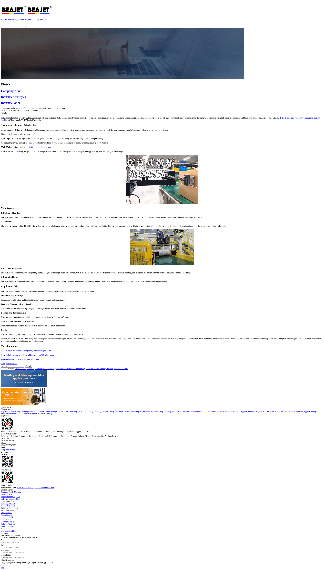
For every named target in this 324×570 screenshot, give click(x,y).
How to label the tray (76, 369)
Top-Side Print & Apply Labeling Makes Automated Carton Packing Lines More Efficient (37, 411)
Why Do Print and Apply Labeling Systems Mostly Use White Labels (101, 411)
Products (11, 19)
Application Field (8, 506)
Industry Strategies (13, 97)
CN (2, 22)
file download (6, 513)
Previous (9, 364)
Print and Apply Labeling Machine (29, 369)
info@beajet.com (8, 450)
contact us (5, 533)
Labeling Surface (8, 503)
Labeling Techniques (9, 508)
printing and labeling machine (39, 147)
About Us (42, 19)
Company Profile (8, 531)
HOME (4, 19)
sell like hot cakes (121, 369)
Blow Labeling (49, 369)
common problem (8, 517)
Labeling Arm (6, 494)
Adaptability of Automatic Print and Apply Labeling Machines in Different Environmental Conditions (169, 411)
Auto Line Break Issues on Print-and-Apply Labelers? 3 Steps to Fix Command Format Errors (248, 411)
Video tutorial (6, 515)
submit (11, 560)
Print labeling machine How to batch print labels (20, 359)
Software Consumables (10, 499)
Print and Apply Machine (11, 492)
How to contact (62, 369)
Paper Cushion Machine (44, 487)
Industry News (10, 102)
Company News (11, 91)
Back (3, 364)
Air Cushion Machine (25, 487)
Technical (29, 19)
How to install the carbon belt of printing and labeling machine (26, 351)
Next (15, 364)
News (35, 19)
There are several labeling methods (99, 369)
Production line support (10, 497)
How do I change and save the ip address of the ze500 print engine (27, 355)
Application (19, 19)
